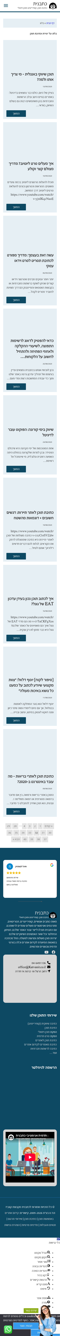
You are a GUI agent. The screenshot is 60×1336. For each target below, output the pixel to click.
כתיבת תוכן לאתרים (46, 1040)
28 (15, 826)
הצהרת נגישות (12, 1225)
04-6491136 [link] (39, 963)
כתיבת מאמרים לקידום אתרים (40, 1044)
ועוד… (53, 1053)
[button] (58, 1238)
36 (9, 832)
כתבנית (40, 3)
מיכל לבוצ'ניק (21, 866)
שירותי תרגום (15, 1219)
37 (45, 839)
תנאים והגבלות (48, 1225)
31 (43, 832)
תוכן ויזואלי (44, 1032)
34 (23, 832)
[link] (53, 915)
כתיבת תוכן (51, 1027)
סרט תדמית (43, 1036)
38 (38, 839)
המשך (16, 113)
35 (16, 832)
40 (25, 839)
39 (31, 839)
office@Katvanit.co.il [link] (32, 967)
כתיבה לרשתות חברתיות (43, 1048)
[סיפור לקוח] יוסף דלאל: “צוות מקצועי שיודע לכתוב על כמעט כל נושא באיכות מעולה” (31, 685)
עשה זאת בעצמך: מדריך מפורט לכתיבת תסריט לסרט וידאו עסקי (30, 260)
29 (8, 826)
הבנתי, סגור (26, 1325)
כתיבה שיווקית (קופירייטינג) (42, 1023)
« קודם (48, 826)
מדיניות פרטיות (30, 1225)
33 (29, 832)
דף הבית (50, 23)
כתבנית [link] (42, 912)
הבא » (16, 839)
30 (49, 832)
